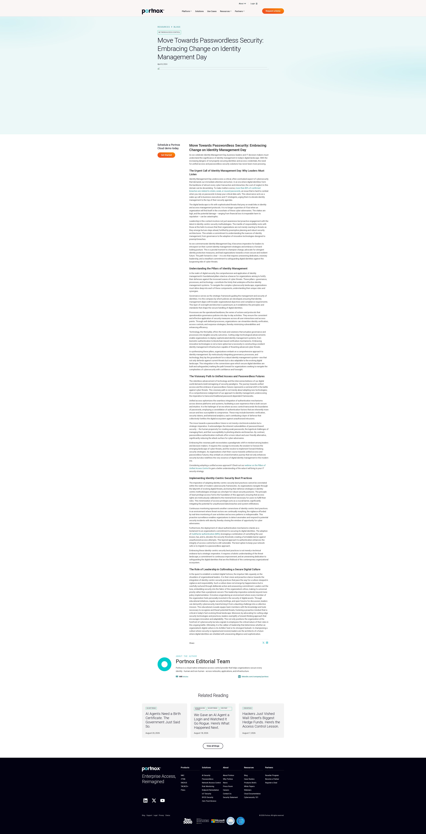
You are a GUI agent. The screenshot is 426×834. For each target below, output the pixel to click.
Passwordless (207, 779)
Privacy (161, 815)
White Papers (249, 786)
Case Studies (249, 779)
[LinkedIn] (239, 676)
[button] (263, 643)
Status (167, 815)
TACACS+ (184, 786)
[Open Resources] (230, 11)
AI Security (206, 775)
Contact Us (227, 794)
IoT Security (206, 794)
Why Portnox (228, 779)
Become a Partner (272, 779)
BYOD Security (207, 797)
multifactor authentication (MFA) (206, 534)
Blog (246, 775)
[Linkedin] (145, 800)
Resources (164, 27)
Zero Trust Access (209, 801)
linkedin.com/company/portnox (255, 677)
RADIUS (184, 783)
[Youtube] (162, 800)
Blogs (177, 27)
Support (149, 815)
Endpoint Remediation (210, 790)
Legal (155, 815)
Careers (226, 790)
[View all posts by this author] (177, 676)
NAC (182, 775)
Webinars (247, 790)
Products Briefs (250, 783)
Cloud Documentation (252, 794)
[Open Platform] (191, 11)
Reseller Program (272, 775)
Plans (183, 790)
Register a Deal (271, 783)
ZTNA (183, 779)
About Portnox (228, 775)
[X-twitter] (154, 800)
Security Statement (230, 797)
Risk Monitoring (208, 786)
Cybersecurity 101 (251, 797)
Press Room (228, 786)
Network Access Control (169, 32)
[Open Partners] (244, 11)
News (225, 783)
